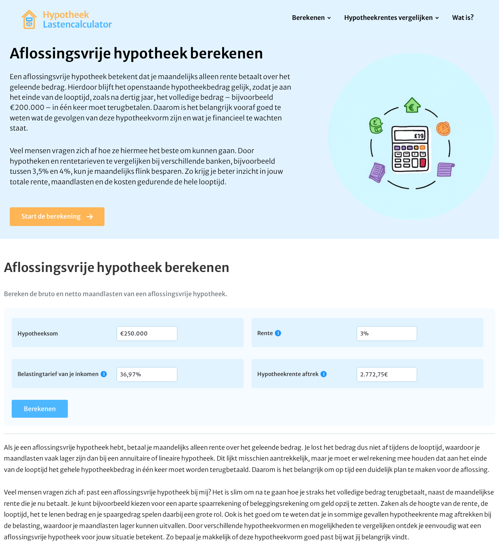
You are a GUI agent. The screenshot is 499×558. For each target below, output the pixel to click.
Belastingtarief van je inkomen (58, 374)
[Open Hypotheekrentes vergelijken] (437, 18)
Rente (265, 333)
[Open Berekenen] (329, 18)
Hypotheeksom (38, 333)
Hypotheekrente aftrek (288, 374)
